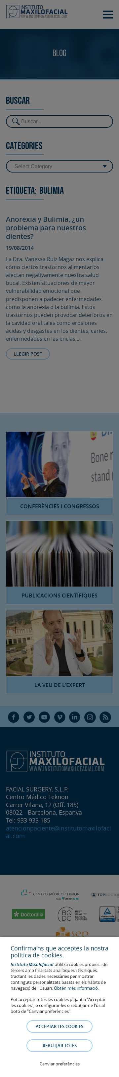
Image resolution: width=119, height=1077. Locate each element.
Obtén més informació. (76, 988)
